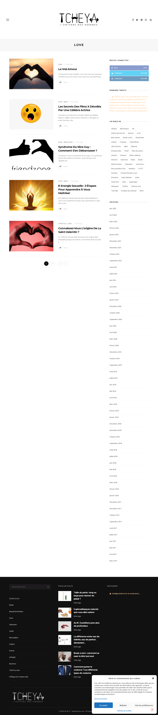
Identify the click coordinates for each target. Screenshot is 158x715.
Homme (114, 155)
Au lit (138, 133)
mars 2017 (113, 561)
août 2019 (113, 371)
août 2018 (113, 450)
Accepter (103, 705)
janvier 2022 (114, 234)
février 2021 (114, 293)
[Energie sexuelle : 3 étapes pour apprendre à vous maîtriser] (31, 195)
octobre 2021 (114, 254)
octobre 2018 (114, 437)
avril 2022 (113, 215)
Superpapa (133, 182)
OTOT (140, 168)
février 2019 (114, 411)
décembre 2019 (115, 352)
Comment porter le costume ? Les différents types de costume (86, 670)
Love (60, 64)
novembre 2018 (115, 430)
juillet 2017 (113, 535)
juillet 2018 (113, 456)
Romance (114, 177)
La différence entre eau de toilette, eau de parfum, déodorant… (86, 639)
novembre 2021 (115, 247)
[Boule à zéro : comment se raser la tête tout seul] (64, 656)
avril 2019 (113, 398)
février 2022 (114, 228)
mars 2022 (113, 221)
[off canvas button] (7, 19)
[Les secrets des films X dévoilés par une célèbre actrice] (31, 114)
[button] (153, 678)
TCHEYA (125, 186)
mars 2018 (113, 482)
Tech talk (114, 191)
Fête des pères (137, 151)
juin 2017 (113, 541)
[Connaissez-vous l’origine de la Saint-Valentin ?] (31, 236)
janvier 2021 (114, 300)
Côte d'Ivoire (116, 146)
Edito (126, 146)
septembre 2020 (116, 319)
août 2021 (113, 267)
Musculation (13, 637)
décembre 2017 (115, 502)
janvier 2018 (114, 495)
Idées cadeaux (135, 155)
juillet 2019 (113, 378)
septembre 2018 (116, 443)
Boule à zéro (127, 137)
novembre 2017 (115, 508)
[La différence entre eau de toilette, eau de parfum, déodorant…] (64, 640)
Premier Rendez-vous (129, 173)
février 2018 (114, 489)
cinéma (114, 142)
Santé (11, 631)
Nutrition (132, 168)
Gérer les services (100, 699)
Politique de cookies (124, 710)
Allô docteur (124, 129)
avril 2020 (113, 332)
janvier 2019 (114, 417)
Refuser (123, 705)
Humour (123, 155)
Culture (12, 644)
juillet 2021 (113, 274)
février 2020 (114, 345)
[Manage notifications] (152, 710)
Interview (124, 160)
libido (133, 160)
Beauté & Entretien (16, 611)
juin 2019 (113, 384)
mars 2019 (113, 404)
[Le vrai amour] (31, 74)
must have (140, 164)
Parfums (114, 173)
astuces (131, 133)
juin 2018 (113, 463)
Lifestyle (62, 223)
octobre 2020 (114, 313)
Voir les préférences (144, 705)
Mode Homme (116, 164)
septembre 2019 (116, 365)
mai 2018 (113, 469)
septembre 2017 (116, 521)
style (124, 182)
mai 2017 (113, 548)
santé (137, 177)
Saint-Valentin (126, 177)
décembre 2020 (115, 306)
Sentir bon (115, 182)
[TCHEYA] (28, 697)
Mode (140, 160)
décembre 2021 (115, 241)
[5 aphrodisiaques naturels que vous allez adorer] (64, 612)
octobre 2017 (114, 515)
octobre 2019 (114, 358)
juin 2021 (113, 280)
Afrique (114, 129)
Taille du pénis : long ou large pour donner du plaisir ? (85, 595)
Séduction (68, 142)
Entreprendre (116, 151)
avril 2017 (113, 554)
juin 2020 (113, 326)
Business (12, 664)
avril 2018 (113, 476)
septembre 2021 (116, 261)
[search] (150, 19)
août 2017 (113, 528)
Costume (123, 142)
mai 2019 (113, 391)
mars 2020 (113, 339)
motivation (129, 164)
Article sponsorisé (118, 133)
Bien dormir (115, 137)
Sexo (66, 102)
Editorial (134, 146)
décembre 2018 (115, 424)
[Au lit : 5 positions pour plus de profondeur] (64, 626)
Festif (127, 151)
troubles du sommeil (128, 191)
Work (142, 191)
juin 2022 (113, 208)
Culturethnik (134, 142)
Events (11, 651)
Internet (114, 160)
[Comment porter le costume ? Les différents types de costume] (64, 670)
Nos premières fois (118, 168)
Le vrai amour (67, 69)
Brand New (140, 137)
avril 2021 (113, 287)
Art (133, 129)
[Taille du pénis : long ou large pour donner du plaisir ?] (64, 596)
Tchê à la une (136, 186)
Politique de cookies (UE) (18, 677)
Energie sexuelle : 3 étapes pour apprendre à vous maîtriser (77, 189)
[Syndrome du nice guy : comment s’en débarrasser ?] (31, 154)
